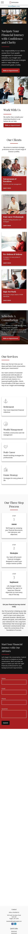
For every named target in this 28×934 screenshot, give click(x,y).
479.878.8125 (15, 912)
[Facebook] (12, 924)
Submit (5, 723)
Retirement (14, 931)
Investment (14, 933)
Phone (4, 699)
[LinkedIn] (15, 924)
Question (5, 709)
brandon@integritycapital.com (14, 921)
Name (4, 678)
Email (3, 688)
